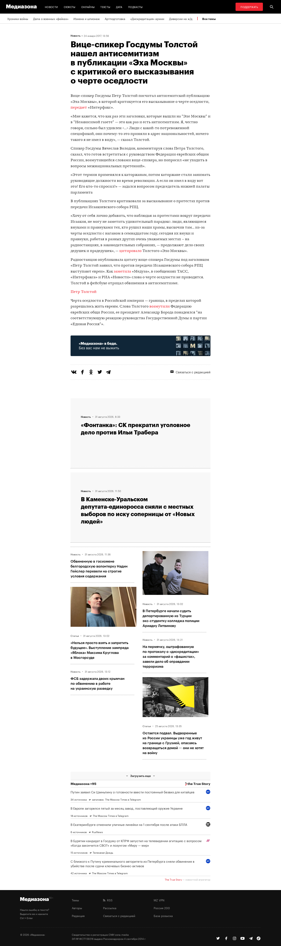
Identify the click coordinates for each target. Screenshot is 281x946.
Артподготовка (115, 18)
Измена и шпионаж (86, 18)
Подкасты (135, 7)
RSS (109, 900)
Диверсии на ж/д (180, 18)
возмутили (159, 306)
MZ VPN (159, 900)
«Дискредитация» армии (147, 18)
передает (79, 107)
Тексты (105, 7)
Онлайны (88, 7)
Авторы (77, 907)
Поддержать (249, 7)
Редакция (78, 915)
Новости (51, 7)
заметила (122, 271)
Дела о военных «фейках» (51, 18)
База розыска (163, 915)
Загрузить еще (140, 776)
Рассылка (109, 907)
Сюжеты (69, 7)
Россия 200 (162, 907)
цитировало (130, 251)
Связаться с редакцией (193, 371)
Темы (75, 900)
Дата (119, 7)
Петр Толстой (83, 292)
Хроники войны (17, 18)
